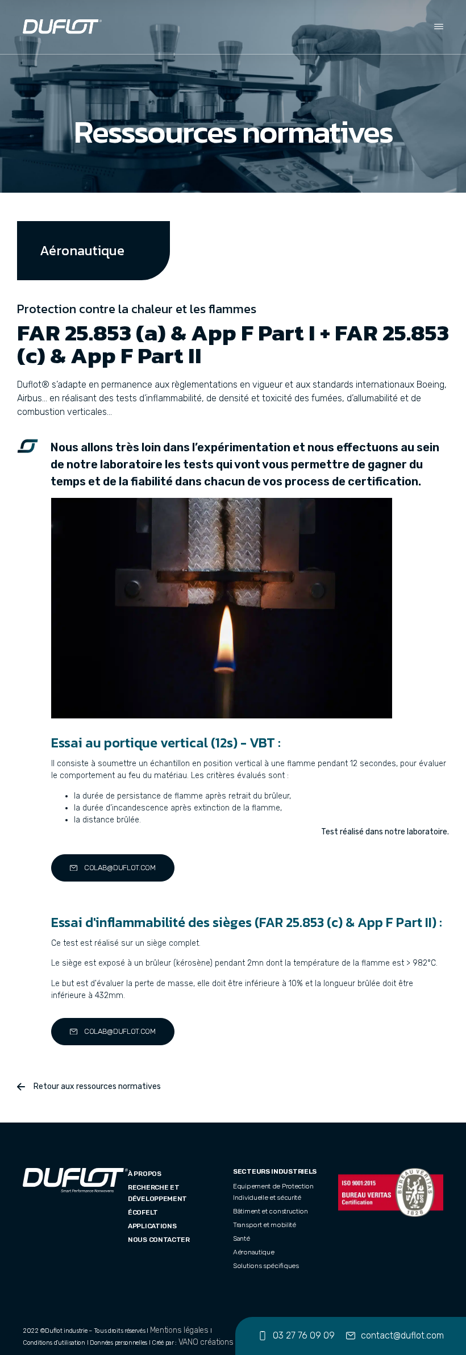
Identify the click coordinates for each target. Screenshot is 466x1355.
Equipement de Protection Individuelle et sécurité (273, 1192)
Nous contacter (159, 1240)
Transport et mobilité (264, 1225)
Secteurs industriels (275, 1171)
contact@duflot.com (402, 1335)
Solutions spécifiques (266, 1266)
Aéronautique (253, 1252)
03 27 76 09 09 (304, 1335)
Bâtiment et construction (270, 1211)
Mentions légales (179, 1330)
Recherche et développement (157, 1193)
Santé (241, 1238)
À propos (144, 1174)
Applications (152, 1226)
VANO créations (206, 1342)
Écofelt (143, 1212)
